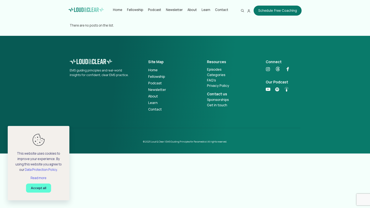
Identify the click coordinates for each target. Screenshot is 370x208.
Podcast (155, 83)
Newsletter (157, 89)
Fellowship (156, 76)
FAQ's (211, 80)
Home (153, 70)
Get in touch (217, 105)
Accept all (38, 188)
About (153, 96)
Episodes (214, 69)
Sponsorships (218, 99)
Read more (38, 178)
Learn (153, 102)
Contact (155, 109)
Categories (216, 74)
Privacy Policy (218, 85)
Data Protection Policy (41, 169)
